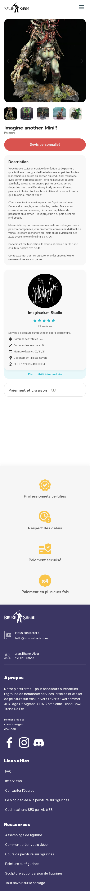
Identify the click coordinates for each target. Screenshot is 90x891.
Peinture (9, 133)
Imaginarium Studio (45, 312)
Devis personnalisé (45, 144)
